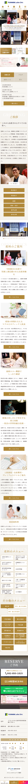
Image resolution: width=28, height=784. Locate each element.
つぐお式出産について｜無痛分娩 (6, 574)
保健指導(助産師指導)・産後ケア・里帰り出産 (7, 591)
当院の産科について (6, 557)
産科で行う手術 (6, 580)
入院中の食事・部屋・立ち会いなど (6, 586)
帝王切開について (20, 574)
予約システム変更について (10, 92)
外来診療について (7, 87)
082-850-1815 (12, 730)
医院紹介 (14, 195)
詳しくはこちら (14, 297)
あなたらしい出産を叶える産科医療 (20, 557)
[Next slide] (26, 229)
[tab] (3, 238)
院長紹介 (14, 190)
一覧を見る (14, 103)
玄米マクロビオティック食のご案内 (20, 586)
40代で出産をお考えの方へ (6, 563)
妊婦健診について (20, 563)
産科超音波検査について (6, 569)
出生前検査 (19, 569)
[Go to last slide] (2, 229)
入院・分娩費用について (20, 580)
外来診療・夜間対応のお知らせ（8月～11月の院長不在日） (13, 97)
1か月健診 (19, 592)
